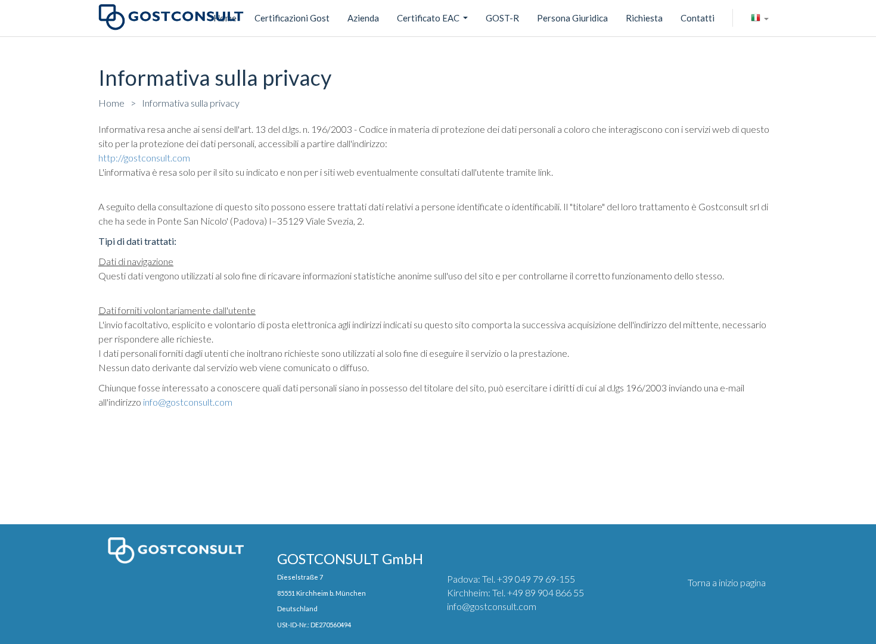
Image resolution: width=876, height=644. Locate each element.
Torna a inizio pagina (727, 582)
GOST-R (502, 18)
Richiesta (644, 18)
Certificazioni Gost (292, 18)
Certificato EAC (434, 20)
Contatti (698, 18)
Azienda (363, 18)
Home (111, 102)
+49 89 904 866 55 (545, 592)
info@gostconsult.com (187, 401)
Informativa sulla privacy (191, 102)
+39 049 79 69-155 (536, 578)
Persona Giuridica (572, 18)
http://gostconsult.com (144, 157)
